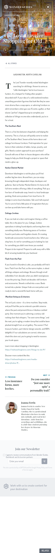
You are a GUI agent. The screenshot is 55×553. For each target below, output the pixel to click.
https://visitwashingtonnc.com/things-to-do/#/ (25, 349)
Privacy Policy (41, 467)
